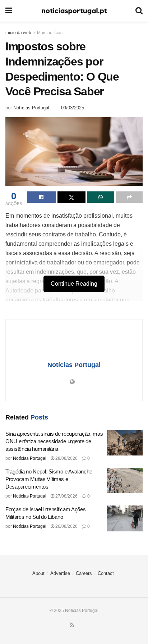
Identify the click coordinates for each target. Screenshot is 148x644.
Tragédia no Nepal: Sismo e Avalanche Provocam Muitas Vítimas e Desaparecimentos (48, 479)
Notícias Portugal (31, 107)
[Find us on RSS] (72, 625)
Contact (106, 573)
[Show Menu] (8, 11)
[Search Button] (139, 11)
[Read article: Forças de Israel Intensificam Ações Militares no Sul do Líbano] (125, 518)
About (38, 573)
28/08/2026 (66, 458)
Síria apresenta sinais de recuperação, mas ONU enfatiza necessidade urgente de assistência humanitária (54, 441)
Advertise (60, 573)
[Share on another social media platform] (129, 197)
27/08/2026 (66, 496)
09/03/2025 (72, 107)
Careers (84, 573)
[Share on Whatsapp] (100, 197)
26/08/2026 (66, 526)
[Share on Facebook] (41, 197)
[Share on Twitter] (71, 197)
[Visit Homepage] (74, 11)
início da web (18, 32)
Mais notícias (50, 32)
